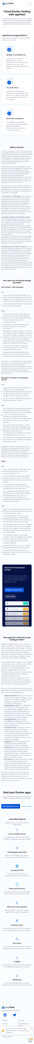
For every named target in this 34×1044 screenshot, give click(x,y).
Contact (5, 1024)
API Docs (21, 1020)
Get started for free (11, 806)
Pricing (4, 1020)
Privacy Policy (7, 1037)
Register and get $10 (14, 590)
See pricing (10, 596)
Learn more (26, 806)
